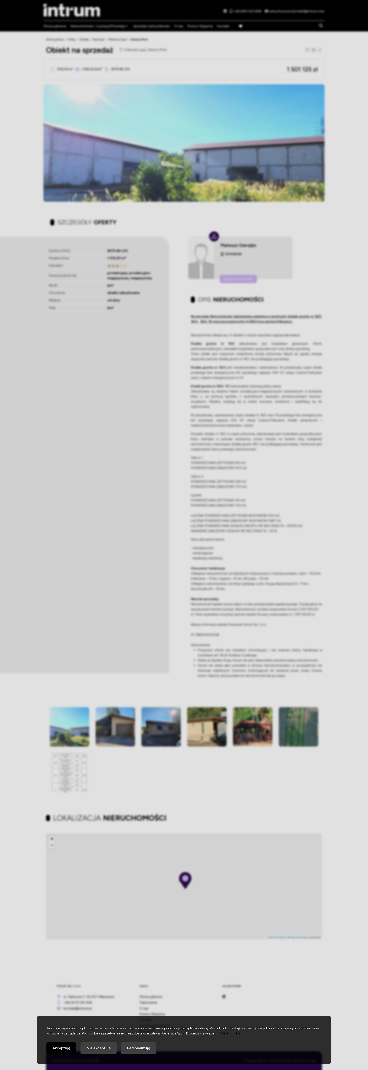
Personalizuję (138, 1048)
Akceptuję (61, 1048)
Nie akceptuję (98, 1048)
